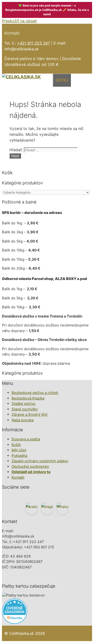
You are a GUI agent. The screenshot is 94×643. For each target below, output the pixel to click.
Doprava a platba (26, 439)
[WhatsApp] (62, 508)
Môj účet (19, 450)
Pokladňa (19, 455)
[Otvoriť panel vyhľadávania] (43, 79)
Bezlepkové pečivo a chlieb (35, 392)
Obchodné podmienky (30, 466)
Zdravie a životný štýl (29, 414)
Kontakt (18, 477)
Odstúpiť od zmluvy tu (31, 471)
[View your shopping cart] (49, 79)
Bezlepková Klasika (28, 398)
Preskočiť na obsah (19, 20)
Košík (16, 444)
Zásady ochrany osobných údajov (40, 461)
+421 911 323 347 (33, 43)
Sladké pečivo (23, 403)
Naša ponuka (23, 420)
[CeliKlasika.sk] (21, 76)
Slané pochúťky (25, 409)
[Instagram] (47, 508)
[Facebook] (31, 508)
